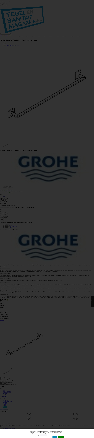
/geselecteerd (32, 436)
